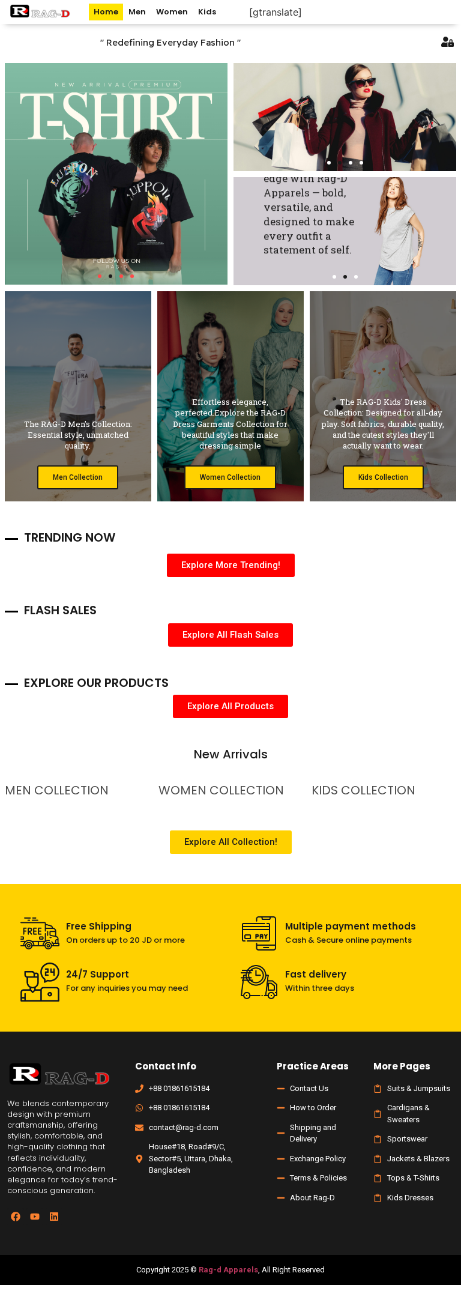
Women (172, 11)
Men (137, 11)
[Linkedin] (54, 1216)
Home (106, 11)
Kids (207, 11)
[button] (99, 276)
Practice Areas (313, 1066)
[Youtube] (34, 1216)
